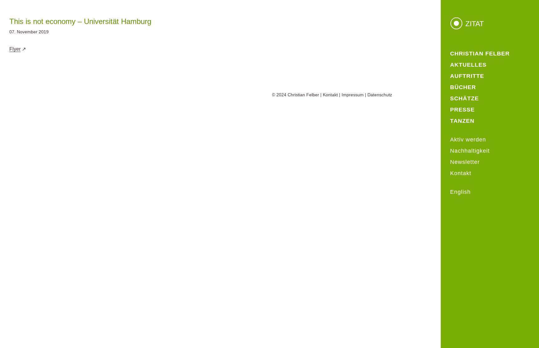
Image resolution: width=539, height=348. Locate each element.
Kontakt (330, 94)
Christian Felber (303, 94)
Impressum (353, 94)
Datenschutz (379, 94)
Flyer (15, 49)
